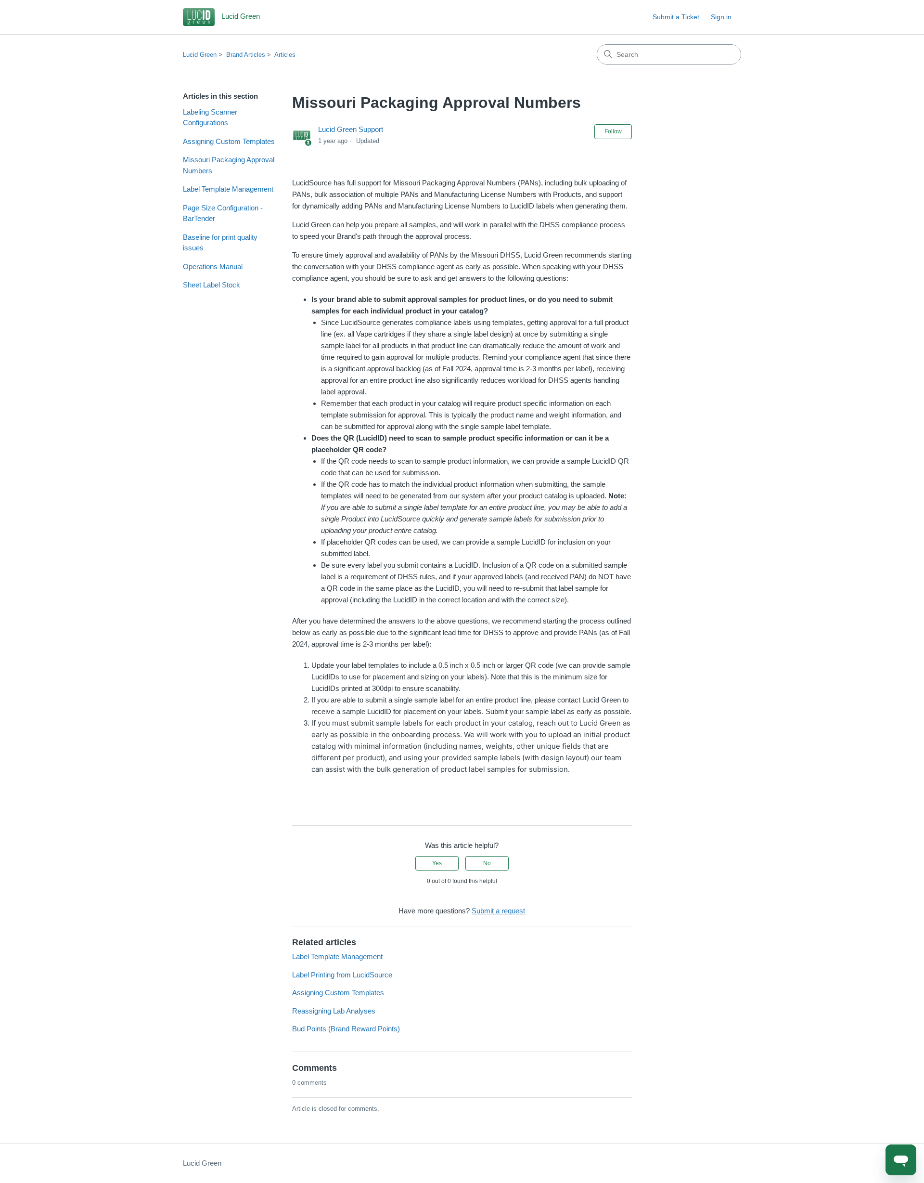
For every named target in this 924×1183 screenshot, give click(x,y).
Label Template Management (228, 189)
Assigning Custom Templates (229, 141)
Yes (437, 863)
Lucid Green (200, 54)
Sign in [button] (721, 17)
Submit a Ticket (676, 17)
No (487, 863)
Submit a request (498, 911)
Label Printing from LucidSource (342, 975)
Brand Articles (245, 54)
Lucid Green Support (350, 129)
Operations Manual (213, 266)
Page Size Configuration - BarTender (223, 213)
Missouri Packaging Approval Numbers (228, 165)
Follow (613, 131)
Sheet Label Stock (211, 285)
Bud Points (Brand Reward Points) (346, 1029)
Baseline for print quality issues (220, 242)
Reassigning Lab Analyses (333, 1011)
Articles (284, 54)
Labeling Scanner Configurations (210, 117)
